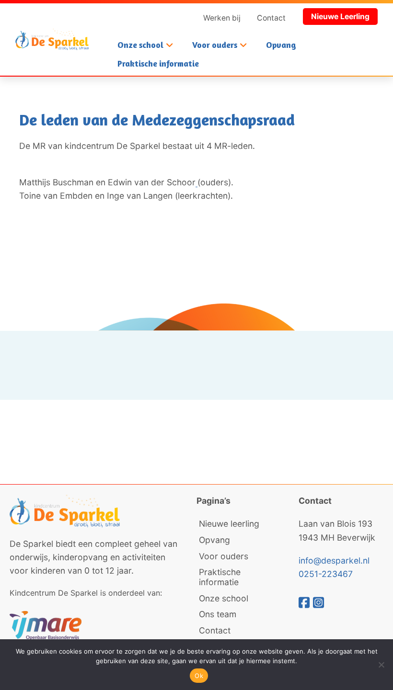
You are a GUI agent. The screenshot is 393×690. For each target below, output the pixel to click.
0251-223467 (326, 574)
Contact (271, 18)
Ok (199, 675)
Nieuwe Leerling (340, 16)
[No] (381, 664)
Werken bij (222, 18)
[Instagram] (318, 602)
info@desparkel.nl (334, 560)
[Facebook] (306, 602)
